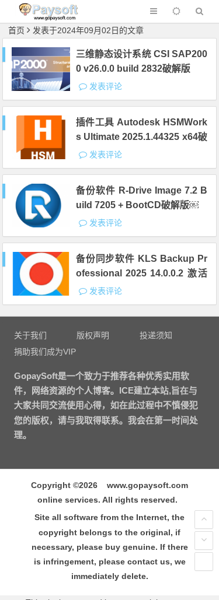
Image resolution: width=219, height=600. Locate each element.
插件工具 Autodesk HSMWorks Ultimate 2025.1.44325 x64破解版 (141, 136)
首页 (16, 30)
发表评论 (104, 86)
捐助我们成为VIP (45, 351)
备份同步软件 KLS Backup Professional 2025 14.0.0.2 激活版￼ (141, 273)
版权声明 (93, 335)
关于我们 (30, 335)
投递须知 (156, 335)
